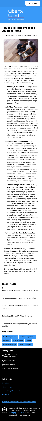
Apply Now (33, 3)
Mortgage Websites (17, 413)
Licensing (5, 383)
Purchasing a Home (30, 35)
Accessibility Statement (11, 391)
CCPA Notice (6, 395)
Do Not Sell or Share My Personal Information (19, 402)
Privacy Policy (7, 387)
